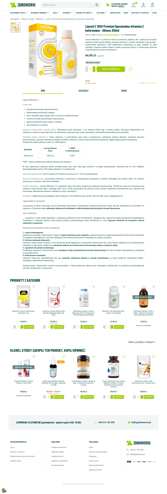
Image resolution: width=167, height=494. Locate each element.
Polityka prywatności (58, 447)
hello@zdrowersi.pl (137, 454)
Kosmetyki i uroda (84, 13)
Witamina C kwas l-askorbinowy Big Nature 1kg (23, 312)
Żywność (67, 13)
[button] (143, 4)
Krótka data (115, 13)
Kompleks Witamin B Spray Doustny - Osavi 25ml (23, 382)
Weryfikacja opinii (57, 465)
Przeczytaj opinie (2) (148, 83)
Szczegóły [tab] (83, 90)
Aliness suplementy (111, 35)
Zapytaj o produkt (93, 62)
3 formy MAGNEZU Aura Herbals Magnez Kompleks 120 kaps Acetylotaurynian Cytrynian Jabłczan (113, 384)
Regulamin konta (57, 456)
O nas (154, 13)
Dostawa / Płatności (140, 13)
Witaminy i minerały (39, 13)
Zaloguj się (92, 456)
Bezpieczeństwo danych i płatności (22, 456)
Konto (91, 447)
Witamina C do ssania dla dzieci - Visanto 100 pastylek (113, 312)
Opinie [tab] (124, 90)
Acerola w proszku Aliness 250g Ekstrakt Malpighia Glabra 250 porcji (53, 313)
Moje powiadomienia (96, 465)
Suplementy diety (18, 13)
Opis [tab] (43, 90)
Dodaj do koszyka (110, 69)
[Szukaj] (97, 5)
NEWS (126, 13)
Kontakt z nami (15, 461)
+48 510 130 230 (136, 450)
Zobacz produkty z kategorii (142, 342)
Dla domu (101, 13)
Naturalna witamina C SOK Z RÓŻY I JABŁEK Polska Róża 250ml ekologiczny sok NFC (143, 313)
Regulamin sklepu (57, 452)
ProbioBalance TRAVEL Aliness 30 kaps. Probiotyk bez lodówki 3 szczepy (83, 383)
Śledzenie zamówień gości (98, 452)
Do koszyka (28, 327)
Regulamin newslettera (59, 461)
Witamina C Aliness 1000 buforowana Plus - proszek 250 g (143, 382)
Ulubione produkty (95, 470)
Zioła (55, 13)
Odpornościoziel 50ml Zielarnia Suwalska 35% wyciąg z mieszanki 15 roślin (54, 383)
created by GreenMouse (97, 484)
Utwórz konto (93, 461)
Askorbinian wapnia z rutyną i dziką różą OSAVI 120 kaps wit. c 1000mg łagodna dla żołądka (83, 313)
